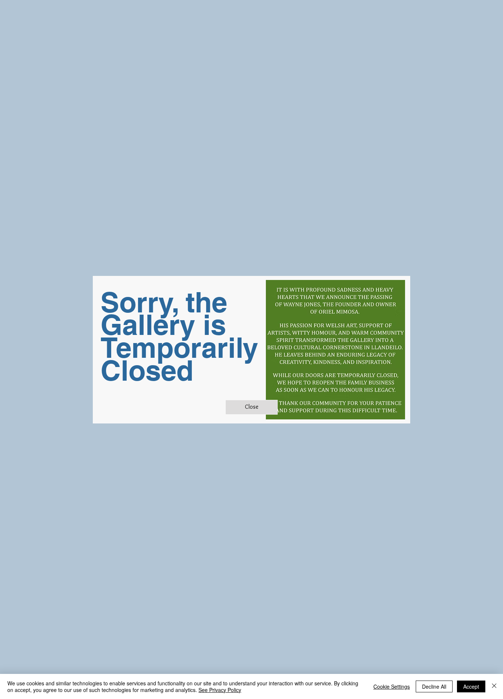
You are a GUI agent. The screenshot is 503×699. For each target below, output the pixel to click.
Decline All (434, 686)
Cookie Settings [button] (391, 686)
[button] (251, 407)
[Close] (494, 686)
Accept (471, 686)
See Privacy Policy (219, 689)
